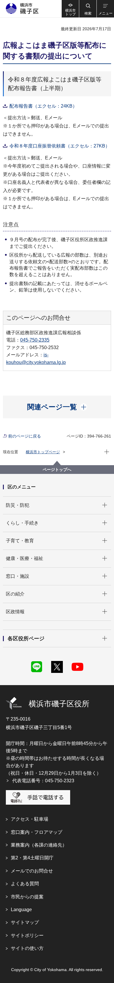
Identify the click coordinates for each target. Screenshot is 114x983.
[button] (87, 8)
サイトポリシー (27, 935)
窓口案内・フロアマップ (36, 832)
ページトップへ (57, 469)
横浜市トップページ (43, 452)
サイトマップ (25, 922)
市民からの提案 (27, 896)
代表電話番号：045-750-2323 (43, 780)
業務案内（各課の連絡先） (39, 844)
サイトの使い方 (27, 948)
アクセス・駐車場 (29, 819)
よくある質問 (25, 883)
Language (21, 909)
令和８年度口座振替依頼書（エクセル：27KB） (59, 145)
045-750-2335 (34, 339)
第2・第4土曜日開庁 (32, 857)
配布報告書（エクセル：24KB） (43, 106)
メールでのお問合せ (32, 870)
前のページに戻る (24, 436)
